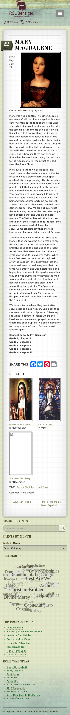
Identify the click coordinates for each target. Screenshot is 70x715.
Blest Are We (13, 674)
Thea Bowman (15, 627)
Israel (39, 487)
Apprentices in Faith (17, 667)
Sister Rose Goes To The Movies (23, 694)
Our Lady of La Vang (18, 639)
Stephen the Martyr (20, 478)
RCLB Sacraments (16, 688)
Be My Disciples (25, 487)
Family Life (12, 681)
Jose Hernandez (15, 646)
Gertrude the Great (20, 424)
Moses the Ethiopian (18, 643)
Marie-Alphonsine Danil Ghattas (24, 631)
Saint (46, 487)
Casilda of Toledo (16, 654)
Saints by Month (11, 542)
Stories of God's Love (18, 698)
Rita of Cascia (45, 424)
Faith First (12, 677)
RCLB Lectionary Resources (21, 684)
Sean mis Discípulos (17, 691)
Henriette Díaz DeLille (19, 635)
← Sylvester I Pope (20, 501)
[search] (63, 528)
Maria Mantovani (16, 650)
